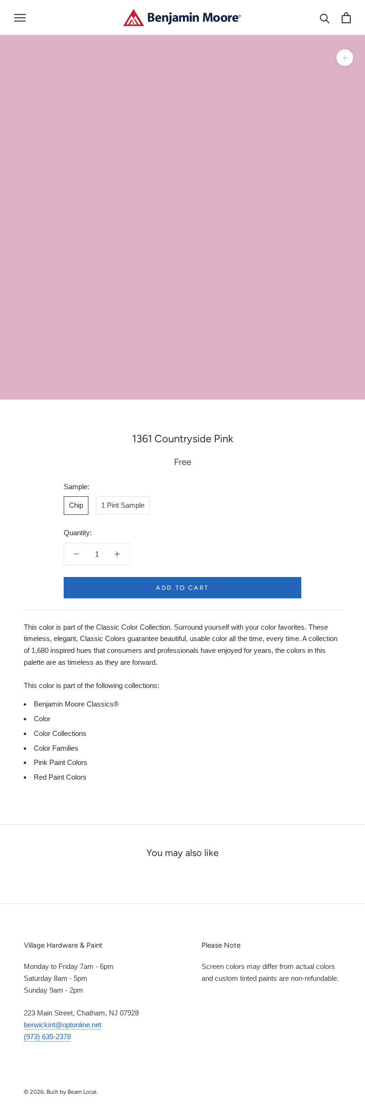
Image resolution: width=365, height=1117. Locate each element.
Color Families (56, 748)
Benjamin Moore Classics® (76, 704)
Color (42, 719)
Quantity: (78, 533)
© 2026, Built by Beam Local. (61, 1092)
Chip (76, 505)
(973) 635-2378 (47, 1037)
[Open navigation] (20, 17)
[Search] (325, 18)
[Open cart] (346, 17)
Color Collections (60, 733)
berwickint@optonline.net (62, 1025)
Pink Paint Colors (60, 762)
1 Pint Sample (122, 505)
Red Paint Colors (60, 777)
